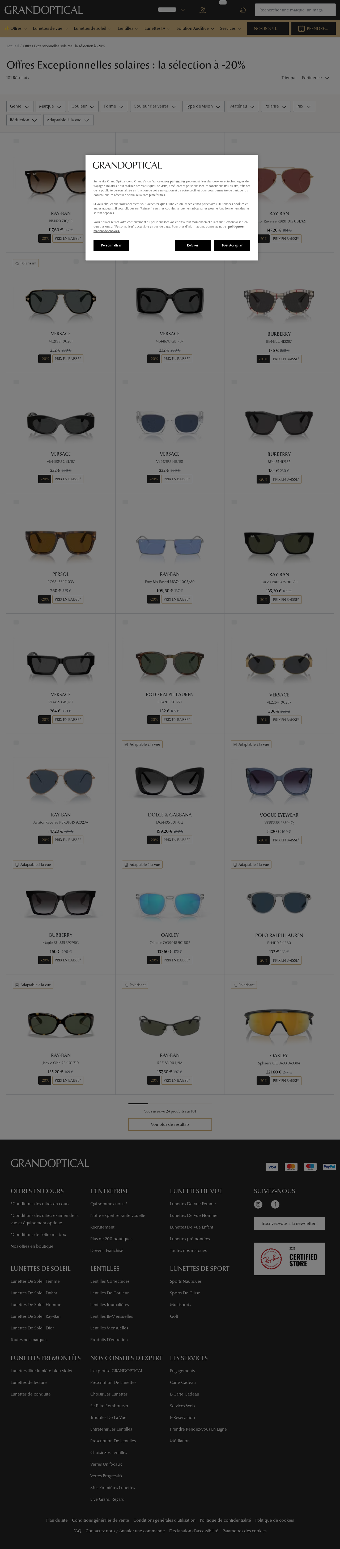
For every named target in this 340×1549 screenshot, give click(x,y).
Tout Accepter (232, 245)
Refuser (192, 245)
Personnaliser (111, 245)
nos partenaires (174, 181)
